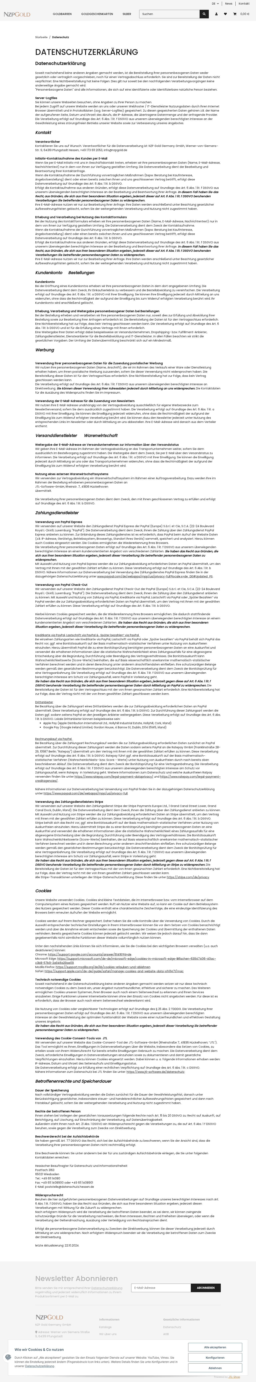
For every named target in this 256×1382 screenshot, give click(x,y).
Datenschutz (172, 1327)
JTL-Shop (234, 1377)
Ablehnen (215, 1368)
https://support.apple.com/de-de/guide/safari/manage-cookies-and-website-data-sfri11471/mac (114, 971)
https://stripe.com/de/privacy (188, 877)
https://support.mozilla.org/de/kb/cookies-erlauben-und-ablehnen (103, 967)
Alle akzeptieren (215, 1347)
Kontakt (244, 4)
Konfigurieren (215, 1357)
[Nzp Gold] (17, 14)
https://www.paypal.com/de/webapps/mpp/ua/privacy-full (86, 793)
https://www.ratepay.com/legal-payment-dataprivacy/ (114, 777)
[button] (216, 14)
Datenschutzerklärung (106, 1288)
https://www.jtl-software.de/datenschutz (155, 1072)
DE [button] (213, 4)
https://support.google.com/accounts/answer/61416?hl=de (89, 954)
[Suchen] (204, 14)
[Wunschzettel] (225, 14)
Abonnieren (206, 1288)
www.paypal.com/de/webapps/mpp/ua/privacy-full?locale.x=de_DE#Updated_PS (155, 576)
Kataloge (105, 1327)
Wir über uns (108, 1334)
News (228, 4)
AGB (166, 1334)
